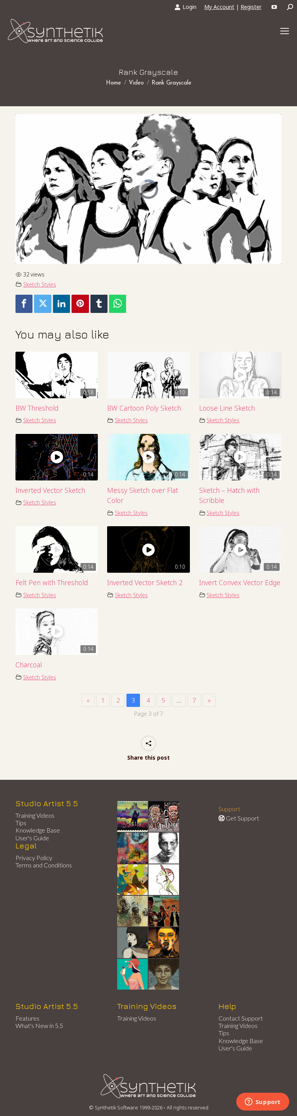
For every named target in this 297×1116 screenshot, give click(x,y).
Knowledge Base (37, 830)
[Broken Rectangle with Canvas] (132, 880)
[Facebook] (23, 304)
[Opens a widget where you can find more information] (262, 1102)
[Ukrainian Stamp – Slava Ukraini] (132, 817)
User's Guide (32, 837)
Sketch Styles (39, 284)
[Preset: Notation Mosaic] (164, 974)
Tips (20, 822)
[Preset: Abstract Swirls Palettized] (132, 911)
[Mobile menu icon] (284, 31)
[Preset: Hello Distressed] (164, 817)
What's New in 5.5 (39, 1025)
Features (27, 1018)
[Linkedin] (61, 304)
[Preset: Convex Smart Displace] (132, 848)
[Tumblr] (99, 304)
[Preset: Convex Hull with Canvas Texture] (132, 943)
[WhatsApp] (117, 304)
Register (251, 6)
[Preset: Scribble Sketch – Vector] (164, 848)
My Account (219, 6)
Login (189, 6)
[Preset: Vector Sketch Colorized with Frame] (164, 943)
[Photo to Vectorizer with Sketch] (132, 974)
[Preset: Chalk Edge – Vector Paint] (164, 880)
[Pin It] (80, 304)
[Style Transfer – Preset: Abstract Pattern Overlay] (164, 911)
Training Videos (35, 815)
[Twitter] (42, 304)
